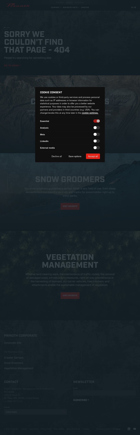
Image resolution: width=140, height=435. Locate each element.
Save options (75, 156)
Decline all (57, 156)
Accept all (93, 156)
